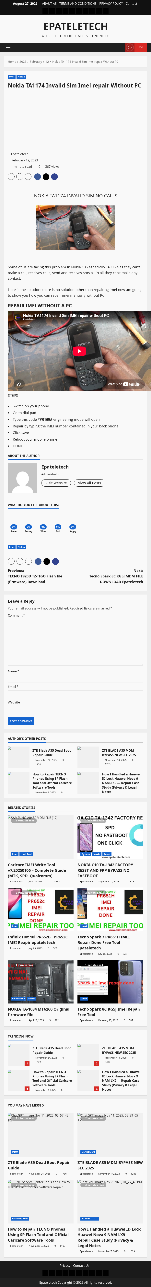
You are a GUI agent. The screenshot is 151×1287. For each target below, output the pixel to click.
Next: (116, 576)
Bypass (86, 854)
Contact (131, 3)
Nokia (21, 76)
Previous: (35, 576)
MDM (15, 1152)
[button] (8, 47)
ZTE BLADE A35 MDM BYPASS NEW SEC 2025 (88, 757)
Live (140, 47)
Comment (16, 615)
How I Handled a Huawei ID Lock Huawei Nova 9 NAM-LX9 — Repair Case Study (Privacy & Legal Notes (88, 783)
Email (13, 687)
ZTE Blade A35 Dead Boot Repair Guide (18, 757)
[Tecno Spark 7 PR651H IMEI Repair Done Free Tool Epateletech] (110, 909)
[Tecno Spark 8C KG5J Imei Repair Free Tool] (110, 981)
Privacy (65, 1265)
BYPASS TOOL (90, 1218)
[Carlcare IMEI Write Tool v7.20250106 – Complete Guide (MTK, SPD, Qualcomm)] (41, 837)
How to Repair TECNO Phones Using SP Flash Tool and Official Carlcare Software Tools (18, 783)
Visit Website (56, 483)
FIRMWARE (18, 998)
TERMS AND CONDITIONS (78, 3)
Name (13, 671)
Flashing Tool (20, 1218)
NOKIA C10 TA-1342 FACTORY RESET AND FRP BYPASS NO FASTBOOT (105, 870)
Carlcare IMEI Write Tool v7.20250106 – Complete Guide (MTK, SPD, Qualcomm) (37, 870)
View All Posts (89, 483)
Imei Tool (26, 854)
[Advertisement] (75, 119)
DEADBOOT (88, 1152)
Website (14, 702)
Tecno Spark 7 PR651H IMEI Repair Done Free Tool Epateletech (103, 942)
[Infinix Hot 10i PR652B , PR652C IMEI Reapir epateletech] (41, 909)
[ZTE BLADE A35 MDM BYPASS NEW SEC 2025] (110, 1135)
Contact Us (81, 1265)
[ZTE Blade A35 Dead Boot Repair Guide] (41, 1135)
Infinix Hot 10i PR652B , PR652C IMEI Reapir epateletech (38, 939)
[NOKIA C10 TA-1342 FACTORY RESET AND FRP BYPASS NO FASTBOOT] (110, 837)
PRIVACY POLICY (111, 3)
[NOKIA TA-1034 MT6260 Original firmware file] (41, 981)
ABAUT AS (49, 3)
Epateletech (75, 26)
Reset (107, 854)
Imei (11, 76)
